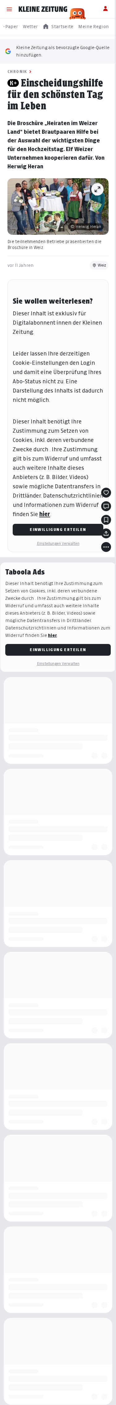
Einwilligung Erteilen (58, 530)
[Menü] (9, 9)
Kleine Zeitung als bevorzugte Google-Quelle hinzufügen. (63, 51)
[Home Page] (43, 9)
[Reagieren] (106, 493)
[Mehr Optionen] (106, 547)
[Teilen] (106, 533)
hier (44, 514)
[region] (58, 27)
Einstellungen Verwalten (58, 543)
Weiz (102, 265)
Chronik (17, 71)
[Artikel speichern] (106, 520)
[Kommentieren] (106, 506)
